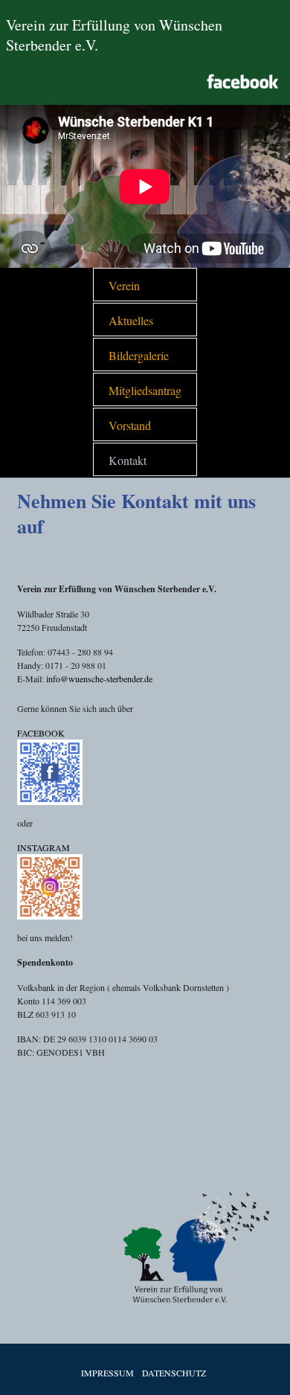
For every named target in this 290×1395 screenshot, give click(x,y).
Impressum (107, 1373)
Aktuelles (131, 320)
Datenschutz (174, 1373)
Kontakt (127, 460)
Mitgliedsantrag (145, 390)
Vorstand (130, 425)
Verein (124, 285)
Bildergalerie (139, 355)
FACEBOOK (41, 733)
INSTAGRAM (43, 847)
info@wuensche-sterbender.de (99, 678)
